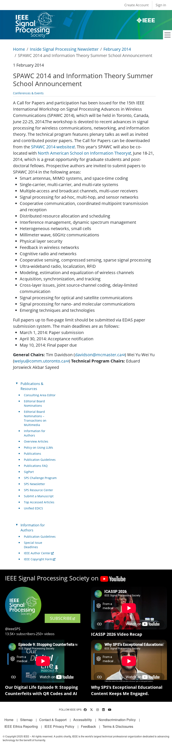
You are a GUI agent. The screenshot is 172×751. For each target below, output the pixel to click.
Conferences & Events (28, 93)
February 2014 (117, 49)
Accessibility (82, 719)
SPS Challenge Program (40, 478)
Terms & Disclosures (118, 726)
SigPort (29, 472)
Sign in (161, 5)
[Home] (35, 15)
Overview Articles (36, 441)
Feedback (88, 726)
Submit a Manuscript (38, 496)
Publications (32, 454)
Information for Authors (34, 433)
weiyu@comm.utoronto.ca (40, 361)
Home (19, 49)
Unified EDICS (33, 508)
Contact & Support (52, 719)
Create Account (136, 5)
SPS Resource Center (38, 490)
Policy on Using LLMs (38, 447)
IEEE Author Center (37, 553)
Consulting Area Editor (40, 395)
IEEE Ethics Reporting (21, 726)
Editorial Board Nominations (34, 403)
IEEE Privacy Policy (59, 726)
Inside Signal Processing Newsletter (64, 49)
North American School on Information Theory (83, 153)
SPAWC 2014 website (51, 147)
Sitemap (26, 719)
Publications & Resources (32, 386)
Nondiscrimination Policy (117, 719)
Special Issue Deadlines (33, 545)
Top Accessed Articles (39, 502)
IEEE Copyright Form (38, 559)
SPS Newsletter (34, 484)
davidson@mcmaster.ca (98, 354)
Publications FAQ (36, 466)
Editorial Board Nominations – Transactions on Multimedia (35, 418)
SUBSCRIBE (61, 618)
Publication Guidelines (40, 460)
